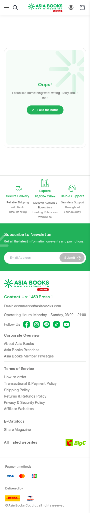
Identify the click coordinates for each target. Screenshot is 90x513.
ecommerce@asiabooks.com (37, 306)
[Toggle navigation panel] (6, 8)
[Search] (15, 8)
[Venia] (45, 7)
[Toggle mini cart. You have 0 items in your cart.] (82, 7)
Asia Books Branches (22, 350)
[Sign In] (71, 7)
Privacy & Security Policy (24, 403)
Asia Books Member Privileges (29, 356)
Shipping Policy (17, 390)
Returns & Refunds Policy (25, 396)
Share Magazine (17, 430)
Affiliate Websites (19, 409)
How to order (15, 377)
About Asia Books (19, 344)
